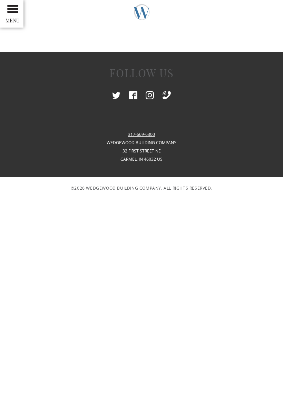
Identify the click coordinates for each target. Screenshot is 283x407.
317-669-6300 (141, 134)
